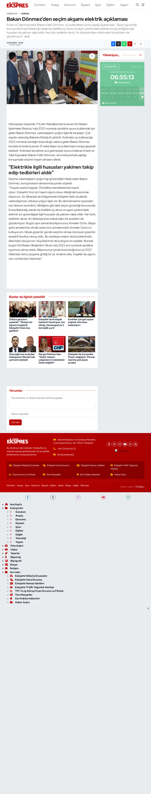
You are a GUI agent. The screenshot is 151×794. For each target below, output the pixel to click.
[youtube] (103, 497)
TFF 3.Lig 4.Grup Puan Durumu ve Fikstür (39, 591)
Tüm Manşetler (53, 474)
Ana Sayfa (16, 504)
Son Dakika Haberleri (90, 474)
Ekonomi (70, 5)
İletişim (14, 568)
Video (13, 549)
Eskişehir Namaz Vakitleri (93, 465)
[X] (114, 444)
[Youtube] (125, 444)
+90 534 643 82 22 (66, 448)
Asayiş (55, 5)
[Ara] (137, 5)
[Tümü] (140, 55)
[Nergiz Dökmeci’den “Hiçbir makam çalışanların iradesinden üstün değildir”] (52, 343)
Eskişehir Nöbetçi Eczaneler (26, 465)
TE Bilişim (139, 486)
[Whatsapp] (130, 444)
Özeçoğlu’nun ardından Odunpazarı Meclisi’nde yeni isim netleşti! (22, 357)
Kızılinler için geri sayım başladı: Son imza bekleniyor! (81, 322)
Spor (98, 5)
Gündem (40, 5)
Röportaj (15, 557)
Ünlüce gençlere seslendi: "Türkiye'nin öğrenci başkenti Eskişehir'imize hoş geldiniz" (20, 325)
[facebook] (27, 497)
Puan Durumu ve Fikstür (24, 474)
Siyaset (85, 5)
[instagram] (78, 497)
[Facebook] (109, 444)
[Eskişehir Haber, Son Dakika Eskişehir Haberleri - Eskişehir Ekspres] (18, 5)
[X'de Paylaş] (118, 43)
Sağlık (76, 485)
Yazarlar (15, 553)
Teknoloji (84, 485)
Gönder (15, 422)
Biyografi (15, 560)
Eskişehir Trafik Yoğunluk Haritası (124, 467)
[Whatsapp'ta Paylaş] (124, 43)
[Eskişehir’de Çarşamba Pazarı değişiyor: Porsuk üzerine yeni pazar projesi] (81, 343)
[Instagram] (119, 444)
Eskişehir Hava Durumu (58, 465)
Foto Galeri (16, 545)
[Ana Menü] (143, 5)
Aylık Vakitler (110, 103)
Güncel (25, 13)
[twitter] (52, 497)
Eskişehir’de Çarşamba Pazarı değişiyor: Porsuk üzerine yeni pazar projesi (81, 358)
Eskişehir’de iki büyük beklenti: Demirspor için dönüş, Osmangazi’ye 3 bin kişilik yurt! (52, 324)
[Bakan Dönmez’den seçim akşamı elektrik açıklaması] (52, 77)
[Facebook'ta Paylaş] (113, 43)
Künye (14, 564)
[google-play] (122, 451)
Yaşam (124, 5)
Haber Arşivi (120, 474)
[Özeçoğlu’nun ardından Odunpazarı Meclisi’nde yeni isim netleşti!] (22, 343)
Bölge (68, 485)
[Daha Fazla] (129, 43)
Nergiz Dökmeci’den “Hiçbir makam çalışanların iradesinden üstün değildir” (52, 358)
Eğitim (110, 5)
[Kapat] (149, 609)
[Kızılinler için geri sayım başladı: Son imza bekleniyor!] (81, 309)
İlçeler (61, 485)
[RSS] (135, 444)
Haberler (12, 13)
